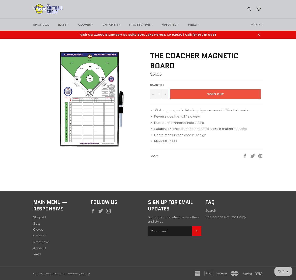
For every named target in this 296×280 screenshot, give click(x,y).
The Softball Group (54, 273)
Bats (62, 24)
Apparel (169, 24)
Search (210, 210)
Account (257, 24)
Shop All (41, 24)
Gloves (85, 24)
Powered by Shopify (78, 273)
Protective (140, 24)
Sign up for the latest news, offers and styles (173, 219)
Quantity (157, 84)
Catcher (110, 24)
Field (193, 24)
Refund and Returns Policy (225, 217)
